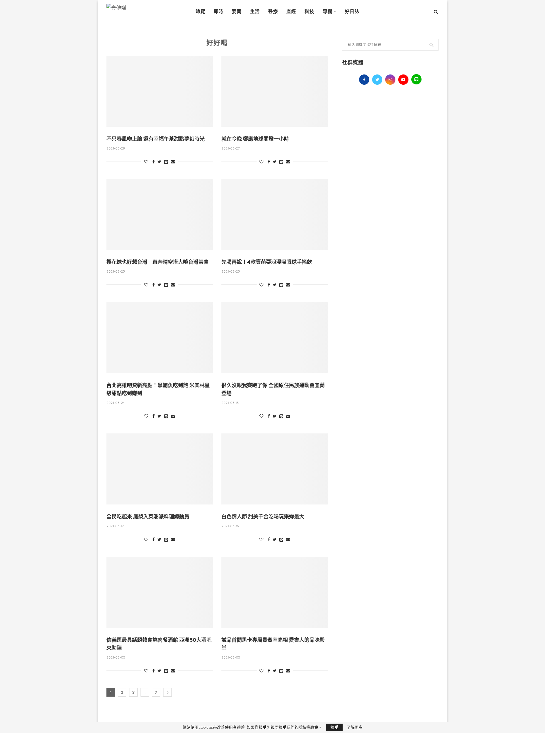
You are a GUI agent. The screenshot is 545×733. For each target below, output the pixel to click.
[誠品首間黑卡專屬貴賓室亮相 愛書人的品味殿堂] (274, 592)
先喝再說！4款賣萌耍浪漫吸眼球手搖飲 (266, 261)
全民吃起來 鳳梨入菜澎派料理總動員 (147, 516)
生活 (255, 11)
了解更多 (354, 727)
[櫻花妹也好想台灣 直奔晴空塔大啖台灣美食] (159, 214)
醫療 (273, 11)
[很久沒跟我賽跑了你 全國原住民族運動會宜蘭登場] (274, 337)
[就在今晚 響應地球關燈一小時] (274, 91)
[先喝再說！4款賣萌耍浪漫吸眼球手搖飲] (274, 214)
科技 (309, 11)
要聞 (237, 11)
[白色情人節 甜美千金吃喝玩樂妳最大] (274, 468)
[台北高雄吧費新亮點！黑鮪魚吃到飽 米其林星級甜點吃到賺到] (159, 337)
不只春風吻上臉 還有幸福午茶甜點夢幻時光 (155, 138)
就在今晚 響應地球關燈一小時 (255, 138)
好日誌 (352, 11)
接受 (334, 727)
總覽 (200, 11)
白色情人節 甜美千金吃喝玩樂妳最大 (262, 516)
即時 (218, 11)
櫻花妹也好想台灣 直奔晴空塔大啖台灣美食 (157, 261)
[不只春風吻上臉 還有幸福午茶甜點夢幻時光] (159, 91)
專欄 (327, 11)
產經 (291, 11)
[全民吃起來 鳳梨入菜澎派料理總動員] (159, 468)
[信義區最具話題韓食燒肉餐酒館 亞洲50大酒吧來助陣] (159, 592)
